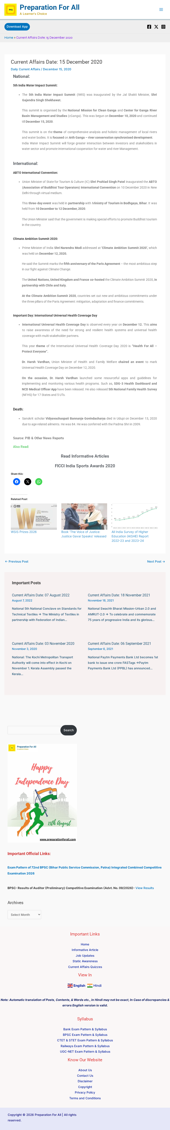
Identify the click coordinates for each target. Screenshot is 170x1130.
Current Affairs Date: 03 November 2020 (43, 643)
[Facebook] (149, 27)
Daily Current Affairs (25, 69)
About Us (85, 1070)
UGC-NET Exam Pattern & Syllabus (85, 1051)
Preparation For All (49, 7)
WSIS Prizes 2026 (24, 532)
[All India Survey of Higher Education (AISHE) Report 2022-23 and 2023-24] (135, 516)
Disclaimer (85, 1081)
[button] (17, 27)
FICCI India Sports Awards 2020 (85, 465)
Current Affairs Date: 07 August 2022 (41, 595)
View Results (144, 888)
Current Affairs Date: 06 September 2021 (119, 643)
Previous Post (16, 561)
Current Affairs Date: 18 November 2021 (119, 595)
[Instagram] (163, 27)
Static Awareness (85, 961)
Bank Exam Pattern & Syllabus (85, 1029)
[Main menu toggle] (161, 9)
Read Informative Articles (85, 456)
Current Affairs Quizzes (85, 967)
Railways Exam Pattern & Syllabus (85, 1046)
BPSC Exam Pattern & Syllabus (85, 1034)
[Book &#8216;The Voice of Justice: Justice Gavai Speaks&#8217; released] (84, 516)
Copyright (85, 1087)
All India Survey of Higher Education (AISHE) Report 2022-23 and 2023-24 (130, 536)
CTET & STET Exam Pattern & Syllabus (85, 1040)
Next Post (156, 561)
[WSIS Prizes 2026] (34, 516)
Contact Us (85, 1075)
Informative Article (85, 950)
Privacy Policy (85, 1092)
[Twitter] (156, 27)
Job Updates (85, 955)
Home (8, 38)
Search (69, 730)
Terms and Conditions (85, 1098)
